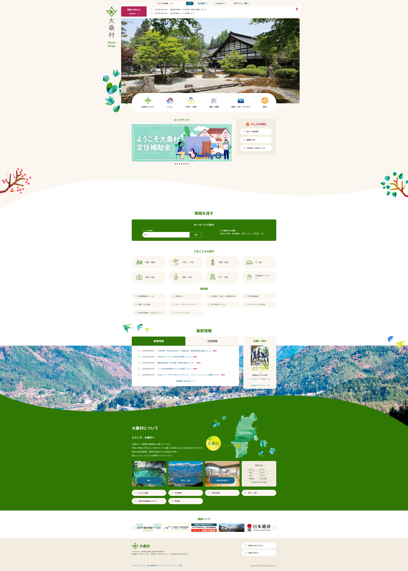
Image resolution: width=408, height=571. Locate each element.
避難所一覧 (250, 139)
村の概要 (178, 493)
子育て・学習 (187, 262)
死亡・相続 (223, 277)
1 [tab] (175, 163)
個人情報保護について (154, 565)
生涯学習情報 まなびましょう (150, 312)
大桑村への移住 (225, 233)
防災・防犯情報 (252, 131)
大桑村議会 (215, 493)
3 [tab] (179, 163)
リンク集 (179, 565)
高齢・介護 (187, 277)
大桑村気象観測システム (147, 501)
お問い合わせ (253, 552)
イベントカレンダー (182, 312)
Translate (219, 3)
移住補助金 (235, 233)
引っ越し (259, 262)
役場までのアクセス (255, 545)
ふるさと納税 (143, 493)
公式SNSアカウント (257, 385)
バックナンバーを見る (257, 379)
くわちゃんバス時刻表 (256, 304)
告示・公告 (252, 493)
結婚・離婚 (150, 262)
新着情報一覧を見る (183, 381)
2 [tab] (177, 163)
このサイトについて (138, 565)
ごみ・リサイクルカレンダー (186, 304)
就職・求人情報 (144, 304)
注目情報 (212, 341)
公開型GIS (179, 296)
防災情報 (201, 3)
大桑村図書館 (253, 296)
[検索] (190, 3)
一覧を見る (132, 14)
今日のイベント (246, 233)
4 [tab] (181, 163)
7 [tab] (188, 163)
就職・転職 (223, 262)
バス (262, 233)
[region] (223, 11)
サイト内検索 (163, 3)
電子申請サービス (218, 304)
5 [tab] (183, 163)
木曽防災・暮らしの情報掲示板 (223, 296)
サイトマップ (168, 565)
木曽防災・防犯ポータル (255, 148)
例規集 (177, 501)
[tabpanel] (182, 142)
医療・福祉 (150, 277)
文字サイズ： (239, 3)
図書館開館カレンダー (146, 296)
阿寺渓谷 (256, 233)
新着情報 (159, 341)
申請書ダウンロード (263, 277)
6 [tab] (185, 163)
